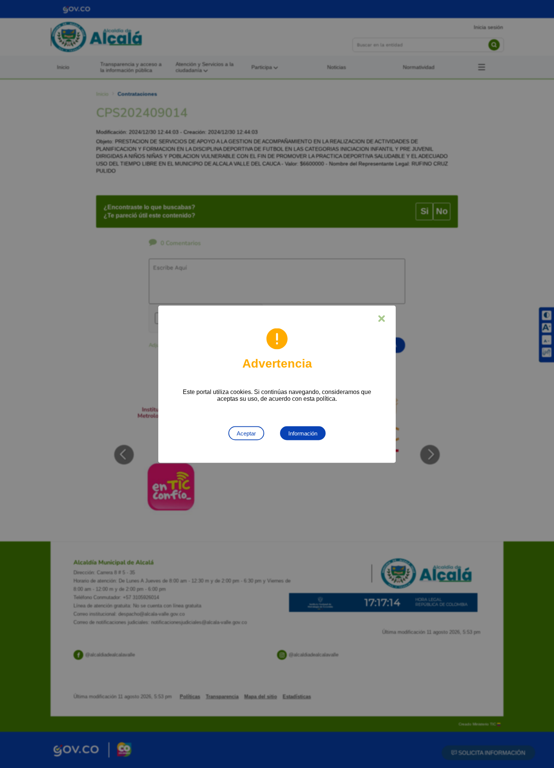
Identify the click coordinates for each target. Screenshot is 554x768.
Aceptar (246, 433)
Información (302, 433)
